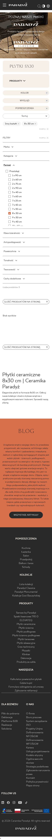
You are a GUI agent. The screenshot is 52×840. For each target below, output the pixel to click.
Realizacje (6, 725)
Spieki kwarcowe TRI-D (26, 616)
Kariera (30, 747)
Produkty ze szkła (26, 662)
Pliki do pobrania (10, 713)
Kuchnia (26, 548)
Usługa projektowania (37, 751)
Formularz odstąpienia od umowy (26, 686)
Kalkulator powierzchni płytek (26, 679)
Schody (26, 567)
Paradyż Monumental (26, 592)
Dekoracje (26, 658)
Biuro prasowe (33, 717)
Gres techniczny (26, 646)
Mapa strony (33, 785)
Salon (26, 555)
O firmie (30, 713)
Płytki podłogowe (26, 631)
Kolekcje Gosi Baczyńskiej (26, 595)
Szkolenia (6, 728)
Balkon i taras (26, 563)
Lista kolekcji (26, 584)
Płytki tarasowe (26, 639)
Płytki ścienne (26, 628)
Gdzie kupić (26, 683)
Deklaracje (6, 717)
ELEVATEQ (26, 620)
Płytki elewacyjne (26, 643)
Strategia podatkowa (37, 766)
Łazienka (26, 552)
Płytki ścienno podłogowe (26, 635)
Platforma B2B (9, 721)
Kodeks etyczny (34, 755)
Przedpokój (26, 559)
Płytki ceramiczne (26, 624)
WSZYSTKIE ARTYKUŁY (26, 515)
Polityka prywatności (37, 781)
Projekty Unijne (34, 728)
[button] (29, 309)
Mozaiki (26, 650)
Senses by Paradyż (26, 612)
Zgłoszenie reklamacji (26, 690)
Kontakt (30, 778)
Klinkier (26, 654)
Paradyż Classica (26, 588)
